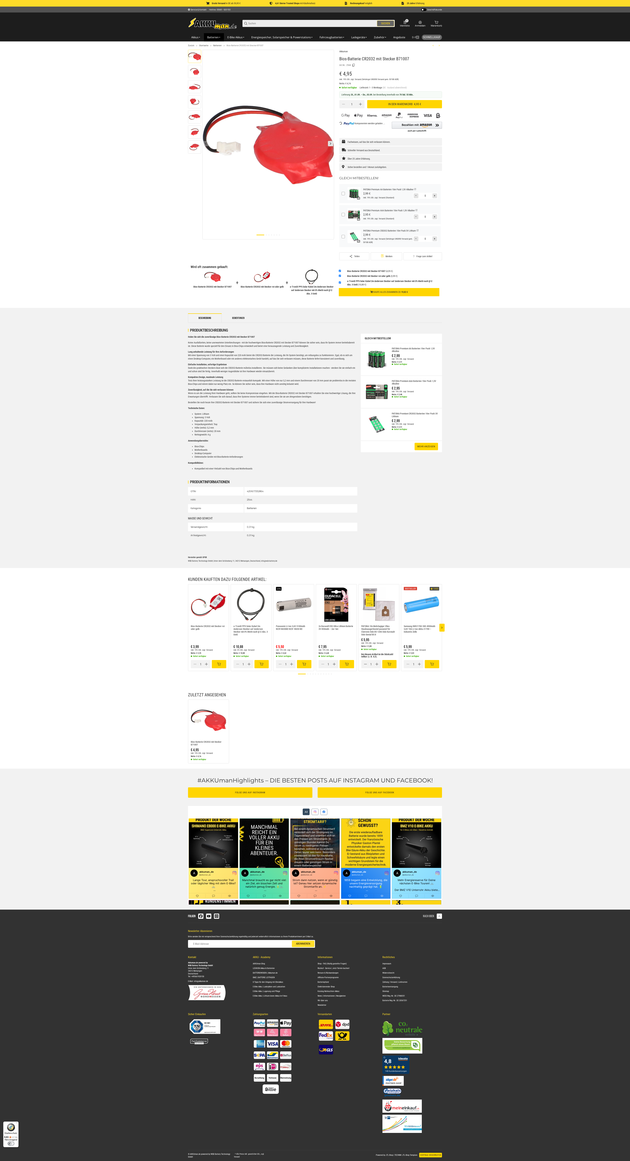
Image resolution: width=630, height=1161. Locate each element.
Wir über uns (323, 1000)
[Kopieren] (354, 65)
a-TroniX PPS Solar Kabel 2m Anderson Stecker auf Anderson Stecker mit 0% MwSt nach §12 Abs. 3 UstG (250, 630)
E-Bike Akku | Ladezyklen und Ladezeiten (269, 987)
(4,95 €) (370, 271)
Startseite (203, 45)
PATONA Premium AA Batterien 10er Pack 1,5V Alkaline (413, 350)
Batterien (217, 45)
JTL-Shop (390, 1155)
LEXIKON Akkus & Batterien (264, 968)
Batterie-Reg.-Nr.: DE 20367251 (394, 1000)
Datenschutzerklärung (229, 936)
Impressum (386, 964)
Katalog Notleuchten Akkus (328, 991)
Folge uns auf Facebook (379, 792)
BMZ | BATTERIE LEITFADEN (264, 977)
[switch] (11, 1144)
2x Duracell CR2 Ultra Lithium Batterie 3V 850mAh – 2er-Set (336, 627)
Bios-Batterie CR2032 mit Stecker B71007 (245, 45)
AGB (384, 968)
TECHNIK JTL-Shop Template (406, 1155)
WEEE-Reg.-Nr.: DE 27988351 (393, 996)
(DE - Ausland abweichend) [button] (395, 87)
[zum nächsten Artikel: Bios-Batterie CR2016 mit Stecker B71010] (439, 45)
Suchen (385, 23)
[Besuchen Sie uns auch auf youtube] (208, 916)
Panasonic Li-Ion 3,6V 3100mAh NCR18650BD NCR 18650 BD (290, 627)
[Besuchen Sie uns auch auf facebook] (200, 916)
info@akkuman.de (201, 981)
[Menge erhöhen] (360, 104)
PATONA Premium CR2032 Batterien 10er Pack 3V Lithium (415, 415)
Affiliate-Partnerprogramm (328, 977)
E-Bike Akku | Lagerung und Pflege (266, 991)
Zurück (191, 45)
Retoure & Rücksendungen (328, 973)
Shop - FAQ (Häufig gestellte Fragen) (332, 964)
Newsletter (322, 1005)
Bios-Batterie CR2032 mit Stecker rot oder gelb (208, 627)
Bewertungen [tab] (238, 318)
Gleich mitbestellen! (378, 338)
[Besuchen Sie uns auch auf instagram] (216, 916)
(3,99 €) (372, 276)
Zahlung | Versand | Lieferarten (394, 982)
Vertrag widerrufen (430, 1155)
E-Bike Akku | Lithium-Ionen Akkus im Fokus (270, 996)
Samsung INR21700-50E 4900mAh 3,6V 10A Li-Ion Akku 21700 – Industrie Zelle (419, 629)
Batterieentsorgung (390, 987)
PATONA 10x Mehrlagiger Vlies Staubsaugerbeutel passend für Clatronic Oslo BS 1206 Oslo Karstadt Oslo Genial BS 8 (378, 630)
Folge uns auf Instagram (250, 792)
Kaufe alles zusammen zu (390, 292)
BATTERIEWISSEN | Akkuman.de (265, 973)
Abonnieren (303, 943)
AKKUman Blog (259, 964)
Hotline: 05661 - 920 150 (220, 9)
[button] (417, 127)
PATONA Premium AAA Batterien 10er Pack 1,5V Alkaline (414, 382)
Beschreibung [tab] (205, 318)
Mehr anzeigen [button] (426, 446)
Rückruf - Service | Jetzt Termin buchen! (333, 968)
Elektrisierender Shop (326, 987)
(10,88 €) (389, 283)
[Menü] (17, 1124)
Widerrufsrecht (388, 973)
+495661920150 (197, 976)
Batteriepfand (323, 982)
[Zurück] (206, 143)
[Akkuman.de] (212, 23)
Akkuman (343, 51)
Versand (358, 79)
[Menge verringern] (343, 104)
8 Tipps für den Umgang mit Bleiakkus (268, 982)
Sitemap (385, 991)
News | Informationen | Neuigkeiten (332, 996)
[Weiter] (330, 143)
